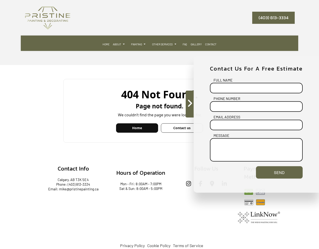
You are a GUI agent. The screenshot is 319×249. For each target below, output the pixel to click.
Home (106, 44)
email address (226, 117)
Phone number (226, 98)
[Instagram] (189, 184)
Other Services (162, 44)
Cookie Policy (158, 245)
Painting (136, 44)
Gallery (196, 44)
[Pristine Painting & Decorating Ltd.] (47, 17)
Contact (210, 44)
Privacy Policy (132, 245)
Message (221, 135)
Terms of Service (188, 245)
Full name (223, 80)
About (117, 44)
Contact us (182, 128)
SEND (279, 172)
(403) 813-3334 (273, 17)
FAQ (185, 44)
